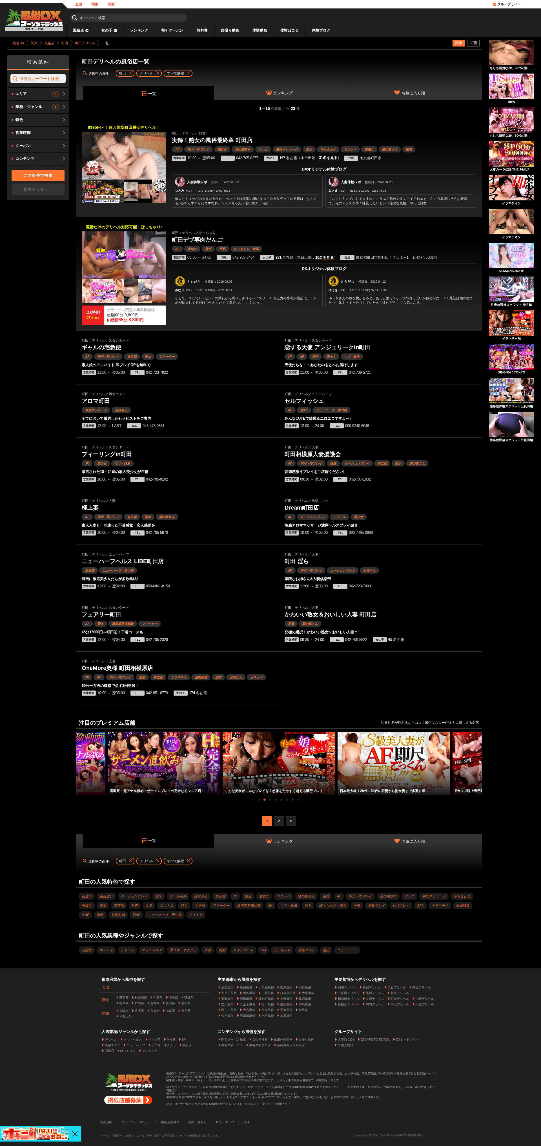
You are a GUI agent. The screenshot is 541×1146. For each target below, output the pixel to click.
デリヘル (127, 950)
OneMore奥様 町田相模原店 (117, 668)
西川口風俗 (229, 1010)
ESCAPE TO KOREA (375, 1039)
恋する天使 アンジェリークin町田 (327, 347)
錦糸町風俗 (266, 998)
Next (479, 758)
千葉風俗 (286, 1010)
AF (177, 149)
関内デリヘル (375, 1004)
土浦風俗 (286, 1015)
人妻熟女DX (346, 1039)
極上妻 (90, 508)
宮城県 (154, 1003)
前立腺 (132, 356)
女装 (148, 906)
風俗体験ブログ (260, 1045)
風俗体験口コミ (232, 1045)
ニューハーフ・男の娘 (331, 410)
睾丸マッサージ (287, 149)
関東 (95, 4)
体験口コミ (289, 30)
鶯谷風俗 (249, 993)
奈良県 (185, 1010)
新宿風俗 (246, 987)
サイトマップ (225, 1122)
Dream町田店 (302, 508)
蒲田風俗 (227, 998)
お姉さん (121, 410)
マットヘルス (152, 950)
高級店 (109, 1050)
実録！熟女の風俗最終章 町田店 (212, 140)
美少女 (331, 356)
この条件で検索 (38, 175)
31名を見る (328, 158)
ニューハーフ (347, 950)
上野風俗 (267, 993)
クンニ (263, 149)
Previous (79, 758)
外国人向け (345, 1045)
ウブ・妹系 (352, 356)
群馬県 (139, 1003)
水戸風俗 (267, 1015)
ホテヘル (106, 950)
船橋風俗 (267, 1010)
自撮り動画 (230, 30)
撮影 (333, 463)
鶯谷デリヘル (421, 987)
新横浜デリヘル (349, 1004)
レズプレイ (401, 906)
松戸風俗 (227, 1015)
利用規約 (106, 1122)
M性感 (171, 1039)
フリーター (167, 356)
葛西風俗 (305, 998)
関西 (111, 4)
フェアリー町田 (101, 614)
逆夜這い (106, 896)
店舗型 (87, 950)
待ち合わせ (328, 149)
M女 (184, 906)
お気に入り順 (413, 93)
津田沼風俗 (247, 1015)
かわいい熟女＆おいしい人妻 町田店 (330, 614)
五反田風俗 (229, 993)
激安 (326, 950)
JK (87, 463)
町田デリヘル (400, 998)
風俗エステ (306, 950)
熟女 (222, 950)
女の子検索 (260, 1039)
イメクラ (154, 1039)
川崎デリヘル (424, 998)
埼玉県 (173, 997)
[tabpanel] (279, 763)
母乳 (100, 915)
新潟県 (170, 1003)
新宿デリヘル (372, 987)
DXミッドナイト (407, 1039)
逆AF (304, 410)
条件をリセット (38, 189)
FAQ (246, 1122)
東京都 (123, 997)
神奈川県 (141, 997)
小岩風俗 (286, 998)
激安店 (187, 1045)
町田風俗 (267, 1004)
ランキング (139, 30)
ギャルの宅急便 (101, 347)
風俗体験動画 (283, 1039)
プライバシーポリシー (136, 1122)
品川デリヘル (375, 993)
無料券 (202, 30)
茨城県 (189, 997)
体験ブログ (321, 30)
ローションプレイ (357, 463)
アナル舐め (178, 896)
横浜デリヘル (400, 1004)
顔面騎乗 (462, 906)
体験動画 (259, 30)
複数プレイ (376, 906)
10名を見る (324, 258)
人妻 (207, 950)
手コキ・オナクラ (183, 950)
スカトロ (166, 906)
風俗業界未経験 (123, 623)
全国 (78, 4)
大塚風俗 (308, 993)
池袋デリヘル (347, 987)
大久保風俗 (266, 987)
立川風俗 (227, 1004)
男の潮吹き (242, 149)
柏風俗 (303, 1010)
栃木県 (123, 1003)
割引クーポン (172, 30)
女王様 (200, 906)
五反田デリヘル (349, 993)
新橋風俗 (246, 998)
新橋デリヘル (400, 993)
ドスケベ (350, 149)
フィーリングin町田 (107, 454)
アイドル (339, 517)
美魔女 (369, 149)
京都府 (154, 1010)
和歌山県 (125, 1016)
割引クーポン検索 (233, 1039)
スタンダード (243, 950)
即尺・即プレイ (198, 149)
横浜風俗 (286, 1004)
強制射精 (201, 677)
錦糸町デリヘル (349, 998)
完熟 (409, 149)
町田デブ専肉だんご (197, 239)
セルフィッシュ (304, 401)
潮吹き (222, 149)
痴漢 (248, 896)
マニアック (150, 1050)
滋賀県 (170, 1010)
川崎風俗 (305, 1004)
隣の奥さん (390, 149)
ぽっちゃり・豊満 (246, 249)
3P (290, 356)
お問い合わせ (197, 1122)
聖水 (309, 149)
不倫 (291, 623)
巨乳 (222, 249)
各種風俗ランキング (291, 1045)
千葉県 (158, 997)
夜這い (192, 249)
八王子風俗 (247, 1004)
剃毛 (420, 906)
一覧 (152, 93)
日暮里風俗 (288, 993)
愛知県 (185, 1003)
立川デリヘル (375, 998)
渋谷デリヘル (396, 987)
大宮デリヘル (424, 1004)
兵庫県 (139, 1010)
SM (263, 950)
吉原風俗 (286, 987)
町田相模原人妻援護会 (313, 454)
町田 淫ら (297, 561)
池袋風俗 (227, 987)
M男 (135, 906)
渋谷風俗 (305, 987)
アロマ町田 (96, 401)
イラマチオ (179, 677)
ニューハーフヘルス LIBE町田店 (123, 561)
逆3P (85, 915)
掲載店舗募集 (170, 1122)
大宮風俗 (249, 1010)
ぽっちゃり (282, 950)
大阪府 (123, 1010)
